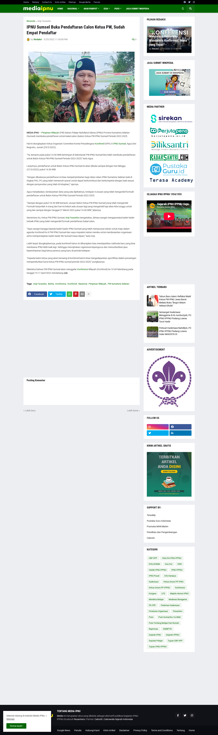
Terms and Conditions (162, 730)
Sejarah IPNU (155, 635)
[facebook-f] (178, 715)
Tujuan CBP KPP (175, 640)
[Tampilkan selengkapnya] (88, 294)
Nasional (82, 284)
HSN (179, 564)
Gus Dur (168, 564)
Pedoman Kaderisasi (170, 605)
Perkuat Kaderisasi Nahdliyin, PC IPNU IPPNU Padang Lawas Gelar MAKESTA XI (175, 331)
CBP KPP (153, 558)
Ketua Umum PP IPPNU (159, 587)
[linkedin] (180, 433)
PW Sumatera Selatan (118, 284)
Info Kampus (170, 576)
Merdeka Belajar (156, 599)
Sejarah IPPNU (172, 635)
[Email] (82, 294)
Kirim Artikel (60, 2)
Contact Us (47, 2)
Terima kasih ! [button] (16, 726)
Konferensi (82, 269)
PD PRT (152, 605)
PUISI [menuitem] (117, 8)
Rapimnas (153, 629)
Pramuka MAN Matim (157, 526)
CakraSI (151, 538)
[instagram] (194, 2)
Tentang (35, 2)
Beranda (31, 21)
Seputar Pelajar (156, 640)
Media (60, 716)
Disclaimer (124, 730)
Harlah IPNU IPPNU (157, 570)
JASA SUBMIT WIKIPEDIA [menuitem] (137, 8)
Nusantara (79, 719)
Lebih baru (30, 410)
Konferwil (99, 143)
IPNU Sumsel (119, 143)
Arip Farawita (44, 21)
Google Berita (84, 2)
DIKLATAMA (154, 564)
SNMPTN (167, 629)
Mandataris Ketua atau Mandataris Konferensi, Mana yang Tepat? (168, 40)
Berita (51, 284)
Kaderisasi (153, 582)
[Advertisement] (81, 339)
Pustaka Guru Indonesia (159, 521)
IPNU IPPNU (176, 570)
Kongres (152, 593)
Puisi (151, 617)
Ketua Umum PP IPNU (173, 582)
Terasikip (151, 515)
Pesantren (177, 611)
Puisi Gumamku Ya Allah (169, 617)
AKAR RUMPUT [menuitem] (90, 8)
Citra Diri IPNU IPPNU (171, 558)
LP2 (163, 593)
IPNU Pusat (154, 576)
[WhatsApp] (69, 294)
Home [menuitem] (60, 8)
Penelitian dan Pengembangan (162, 532)
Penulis (97, 2)
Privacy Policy (140, 730)
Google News (63, 730)
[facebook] (185, 2)
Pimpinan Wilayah (50, 132)
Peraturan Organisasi (158, 611)
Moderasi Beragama (178, 599)
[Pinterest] (76, 294)
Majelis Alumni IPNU (179, 593)
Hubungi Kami (92, 730)
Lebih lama (132, 410)
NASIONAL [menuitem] (72, 8)
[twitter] (189, 2)
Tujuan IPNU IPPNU (157, 646)
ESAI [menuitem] (106, 8)
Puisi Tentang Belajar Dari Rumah (164, 623)
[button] (182, 8)
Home (26, 2)
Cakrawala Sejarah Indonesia (118, 719)
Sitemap (72, 2)
